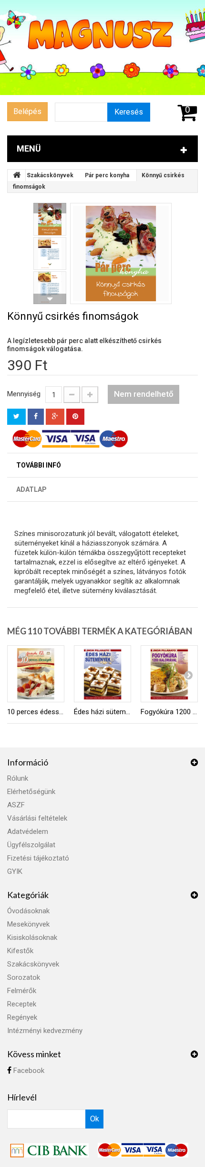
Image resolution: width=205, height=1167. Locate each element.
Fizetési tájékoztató (38, 858)
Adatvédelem (27, 831)
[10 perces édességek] (35, 673)
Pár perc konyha (107, 175)
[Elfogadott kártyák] (143, 1149)
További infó (38, 465)
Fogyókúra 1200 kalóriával (169, 712)
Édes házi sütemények (102, 712)
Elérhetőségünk (31, 791)
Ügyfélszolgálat (31, 845)
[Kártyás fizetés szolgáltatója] (50, 1149)
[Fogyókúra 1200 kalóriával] (169, 673)
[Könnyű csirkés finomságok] (121, 253)
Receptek (21, 1004)
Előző (49, 208)
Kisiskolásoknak (32, 937)
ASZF (16, 805)
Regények (22, 1017)
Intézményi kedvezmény (44, 1030)
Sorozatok (23, 977)
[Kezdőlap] (17, 175)
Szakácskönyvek (50, 175)
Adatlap (31, 489)
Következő (49, 299)
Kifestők (20, 951)
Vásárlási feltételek (37, 818)
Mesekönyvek (28, 924)
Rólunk (17, 778)
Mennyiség (24, 394)
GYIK (14, 871)
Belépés (27, 111)
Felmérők (21, 990)
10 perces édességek (35, 712)
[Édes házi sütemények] (102, 673)
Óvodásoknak (28, 911)
